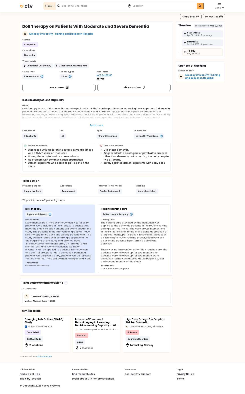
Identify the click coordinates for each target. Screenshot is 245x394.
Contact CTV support (137, 374)
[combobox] (92, 6)
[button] (29, 55)
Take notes (57, 87)
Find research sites (83, 374)
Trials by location (30, 378)
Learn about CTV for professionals (93, 378)
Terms (180, 378)
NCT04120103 (104, 75)
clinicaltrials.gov (44, 356)
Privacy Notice (185, 374)
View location (132, 87)
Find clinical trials (30, 374)
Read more (96, 125)
